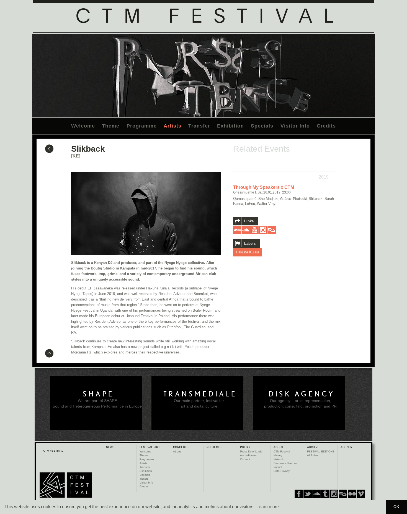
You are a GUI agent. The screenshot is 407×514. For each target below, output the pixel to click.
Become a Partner (285, 463)
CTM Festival (282, 451)
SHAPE (98, 394)
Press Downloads (251, 451)
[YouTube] (352, 494)
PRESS (245, 447)
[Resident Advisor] (361, 494)
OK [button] (396, 507)
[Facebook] (299, 494)
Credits (326, 126)
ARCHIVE (313, 447)
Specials (262, 126)
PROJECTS (214, 447)
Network (279, 459)
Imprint (278, 467)
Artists (172, 126)
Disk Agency (302, 394)
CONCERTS (181, 447)
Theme (110, 126)
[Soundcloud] (316, 494)
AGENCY (346, 447)
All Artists (312, 455)
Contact (245, 459)
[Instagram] (325, 494)
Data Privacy (282, 470)
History (278, 455)
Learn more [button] (267, 506)
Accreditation (248, 455)
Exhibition (230, 126)
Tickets (144, 478)
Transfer (199, 126)
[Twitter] (307, 494)
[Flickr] (334, 494)
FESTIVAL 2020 (150, 447)
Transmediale (200, 394)
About (177, 451)
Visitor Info (295, 126)
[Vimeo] (343, 494)
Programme (142, 126)
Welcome (83, 126)
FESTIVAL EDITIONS (320, 451)
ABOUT (278, 447)
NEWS (110, 447)
